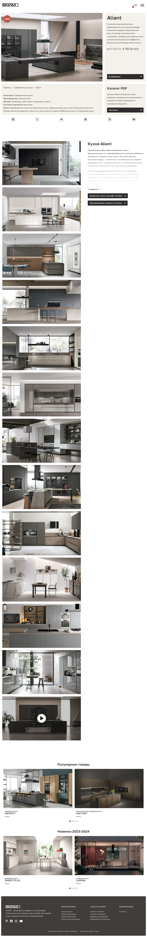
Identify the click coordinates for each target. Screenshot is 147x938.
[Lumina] (109, 873)
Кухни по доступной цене (70, 919)
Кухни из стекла (37, 111)
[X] (37, 119)
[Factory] (109, 806)
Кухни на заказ (52, 111)
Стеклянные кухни (85, 111)
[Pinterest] (109, 119)
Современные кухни (23, 87)
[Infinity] (37, 806)
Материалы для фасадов (99, 917)
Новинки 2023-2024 (68, 917)
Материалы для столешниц (100, 919)
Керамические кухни (58, 108)
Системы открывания (98, 914)
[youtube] (21, 921)
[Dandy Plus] (37, 873)
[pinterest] (7, 921)
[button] (125, 76)
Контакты (122, 912)
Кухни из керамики (20, 111)
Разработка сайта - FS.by (89, 931)
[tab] (70, 821)
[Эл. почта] (133, 119)
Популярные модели (68, 914)
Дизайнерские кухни (19, 108)
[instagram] (16, 921)
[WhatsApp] (85, 119)
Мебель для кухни (68, 111)
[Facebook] (13, 119)
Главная (7, 87)
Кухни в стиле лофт (82, 811)
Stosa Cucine (24, 98)
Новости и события (97, 912)
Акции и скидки (67, 912)
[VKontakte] (61, 119)
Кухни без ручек (76, 108)
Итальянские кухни (39, 108)
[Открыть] (142, 7)
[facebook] (11, 921)
